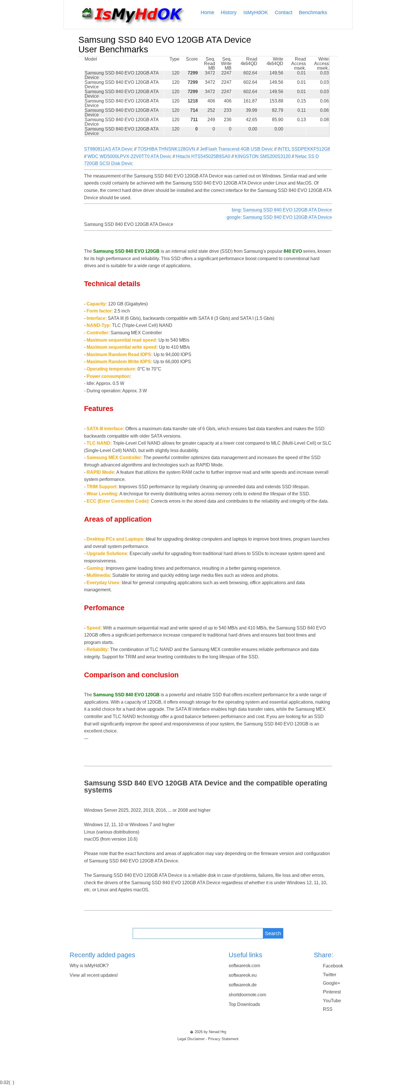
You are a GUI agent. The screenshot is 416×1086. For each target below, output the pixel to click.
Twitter (329, 974)
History (229, 12)
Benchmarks (313, 12)
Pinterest (332, 991)
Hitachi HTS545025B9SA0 (203, 156)
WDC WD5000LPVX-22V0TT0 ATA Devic (129, 156)
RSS (328, 1009)
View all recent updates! (94, 975)
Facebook (333, 965)
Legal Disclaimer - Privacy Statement (208, 1039)
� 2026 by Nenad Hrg (208, 1032)
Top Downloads (244, 1004)
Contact (283, 12)
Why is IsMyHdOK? (89, 965)
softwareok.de (243, 984)
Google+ (331, 983)
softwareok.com (244, 965)
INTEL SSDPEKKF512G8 (304, 149)
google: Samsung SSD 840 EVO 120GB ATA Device (279, 217)
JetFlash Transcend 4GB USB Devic (236, 149)
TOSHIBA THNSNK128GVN (166, 149)
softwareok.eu (243, 975)
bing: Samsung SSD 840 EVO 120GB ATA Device (282, 209)
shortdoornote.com (247, 994)
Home (207, 12)
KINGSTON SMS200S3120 (263, 156)
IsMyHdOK (255, 12)
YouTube (332, 1000)
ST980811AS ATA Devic (108, 149)
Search (273, 933)
